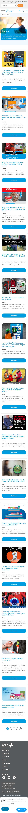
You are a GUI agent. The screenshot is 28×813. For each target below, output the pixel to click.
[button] (21, 810)
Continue (20, 5)
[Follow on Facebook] (3, 777)
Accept (5, 809)
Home (3, 14)
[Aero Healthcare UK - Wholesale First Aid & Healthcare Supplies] (7, 10)
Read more (14, 88)
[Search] (23, 11)
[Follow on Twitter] (9, 777)
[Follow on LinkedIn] (14, 777)
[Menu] (26, 11)
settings (12, 803)
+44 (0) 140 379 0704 (10, 791)
